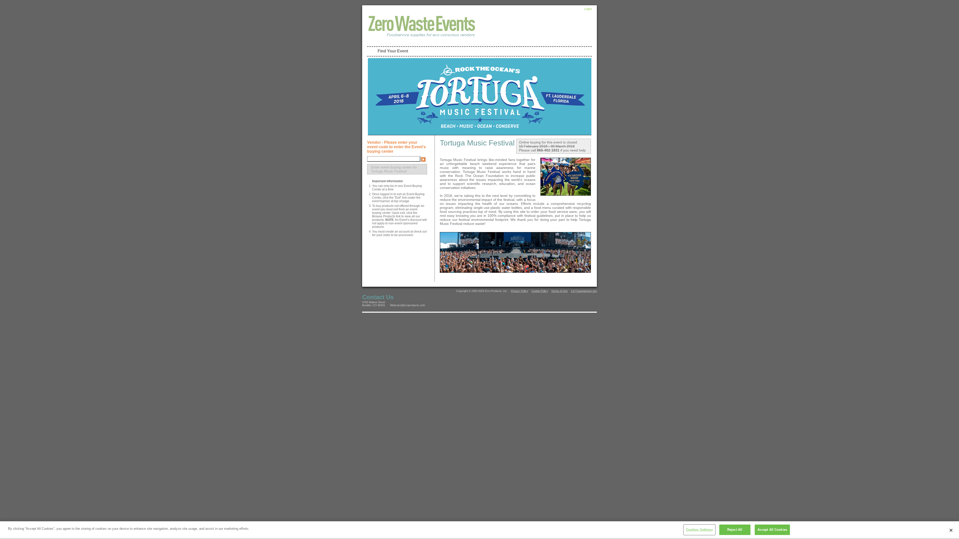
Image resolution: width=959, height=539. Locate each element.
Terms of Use (559, 290)
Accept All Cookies (772, 530)
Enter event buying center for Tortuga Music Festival (394, 169)
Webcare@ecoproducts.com (407, 305)
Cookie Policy (539, 290)
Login (588, 9)
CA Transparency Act (584, 290)
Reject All (734, 530)
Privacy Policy (519, 290)
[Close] (951, 530)
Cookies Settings (699, 530)
